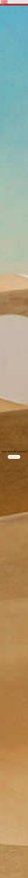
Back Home (14, 457)
